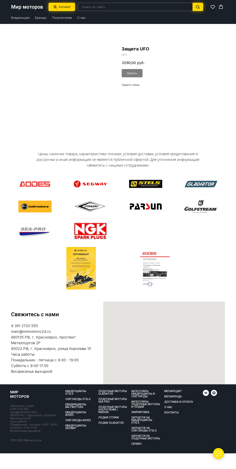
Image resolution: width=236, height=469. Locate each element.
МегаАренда (173, 396)
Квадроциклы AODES (75, 413)
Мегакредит (173, 391)
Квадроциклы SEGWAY (75, 426)
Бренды (40, 18)
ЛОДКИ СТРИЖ (108, 417)
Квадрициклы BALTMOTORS (75, 405)
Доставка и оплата (178, 402)
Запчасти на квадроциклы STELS (141, 420)
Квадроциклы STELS (75, 392)
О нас (81, 18)
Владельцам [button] (20, 18)
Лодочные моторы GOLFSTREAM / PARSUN (112, 409)
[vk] (206, 394)
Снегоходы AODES (78, 420)
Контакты (171, 412)
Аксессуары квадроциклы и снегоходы (143, 394)
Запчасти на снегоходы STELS (144, 429)
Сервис (136, 443)
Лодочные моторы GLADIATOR (112, 392)
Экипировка (140, 412)
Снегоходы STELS (78, 399)
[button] (213, 7)
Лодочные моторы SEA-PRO (112, 400)
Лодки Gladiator (111, 423)
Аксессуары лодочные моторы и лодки (145, 404)
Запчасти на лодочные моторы (145, 437)
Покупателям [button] (62, 18)
